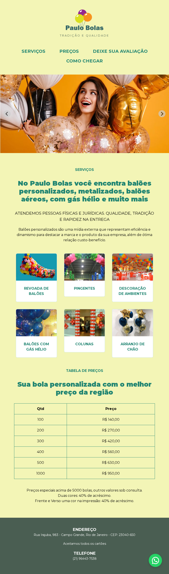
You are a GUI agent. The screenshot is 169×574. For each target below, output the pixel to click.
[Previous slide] (7, 113)
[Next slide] (161, 113)
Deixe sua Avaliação (120, 51)
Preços (69, 51)
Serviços (33, 51)
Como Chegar (84, 61)
